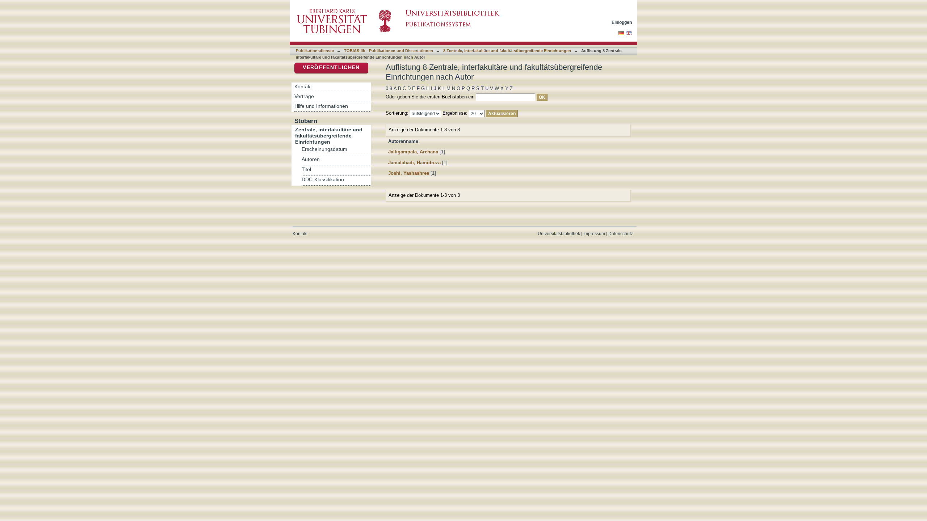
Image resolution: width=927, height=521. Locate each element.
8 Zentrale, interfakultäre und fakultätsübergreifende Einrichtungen (507, 50)
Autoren (311, 159)
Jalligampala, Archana (413, 151)
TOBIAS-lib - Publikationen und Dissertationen (388, 50)
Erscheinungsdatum (324, 149)
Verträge (304, 96)
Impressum (594, 233)
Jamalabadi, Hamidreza (414, 162)
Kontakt (303, 86)
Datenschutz (620, 233)
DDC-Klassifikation (323, 179)
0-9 (389, 88)
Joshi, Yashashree (408, 173)
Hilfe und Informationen (321, 106)
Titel (306, 169)
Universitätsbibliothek (559, 233)
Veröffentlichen (331, 67)
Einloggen (622, 22)
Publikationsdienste (315, 50)
